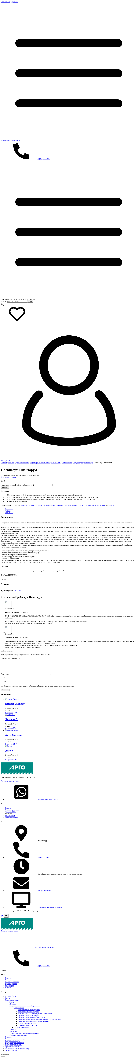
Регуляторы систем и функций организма (68, 505)
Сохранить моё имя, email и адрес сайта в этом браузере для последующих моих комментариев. (38, 686)
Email (3, 682)
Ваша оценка (6, 658)
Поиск (30, 301)
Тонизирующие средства (27, 1023)
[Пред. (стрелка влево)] (2, 1056)
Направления (40, 505)
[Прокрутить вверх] (2, 916)
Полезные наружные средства (16, 1039)
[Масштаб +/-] (2, 1054)
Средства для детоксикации (95, 505)
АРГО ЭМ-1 (18, 591)
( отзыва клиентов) (8, 477)
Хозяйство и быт (11, 1050)
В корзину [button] (9, 713)
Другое (7, 998)
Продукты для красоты (13, 1045)
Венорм (12, 1002)
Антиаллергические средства (29, 1010)
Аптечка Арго (10, 996)
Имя (3, 678)
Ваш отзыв (5, 674)
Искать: (3, 301)
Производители (11, 984)
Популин (12, 1004)
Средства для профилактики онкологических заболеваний (39, 1019)
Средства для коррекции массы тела (31, 1017)
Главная (8, 978)
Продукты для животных (14, 1043)
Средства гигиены (12, 1047)
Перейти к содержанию (9, 2)
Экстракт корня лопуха (18, 1035)
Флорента (13, 1031)
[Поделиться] (6, 1054)
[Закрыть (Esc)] (8, 1054)
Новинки (49, 505)
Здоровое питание (27, 505)
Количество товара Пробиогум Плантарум (16, 485)
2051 (113, 505)
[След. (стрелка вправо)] (4, 1056)
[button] (10, 781)
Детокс (9, 750)
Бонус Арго (9, 986)
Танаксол (12, 1029)
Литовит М (11, 719)
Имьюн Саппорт (15, 703)
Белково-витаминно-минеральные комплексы (35, 1014)
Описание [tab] (9, 509)
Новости (8, 988)
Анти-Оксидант (14, 735)
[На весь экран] (4, 1054)
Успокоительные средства (27, 1025)
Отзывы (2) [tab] (9, 513)
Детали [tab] (7, 511)
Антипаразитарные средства (28, 1012)
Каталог (8, 980)
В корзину (5, 487)
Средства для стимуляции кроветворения (33, 1021)
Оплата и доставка (12, 982)
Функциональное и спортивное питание (24, 1033)
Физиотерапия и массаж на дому (17, 1048)
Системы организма (21, 1027)
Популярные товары (12, 1041)
